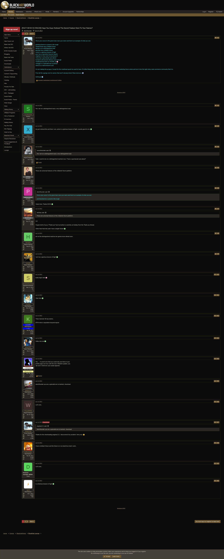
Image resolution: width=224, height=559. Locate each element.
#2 (218, 105)
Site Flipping (8, 129)
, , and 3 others (50, 80)
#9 (218, 254)
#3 (218, 126)
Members (56, 12)
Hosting (6, 80)
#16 (218, 402)
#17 (218, 422)
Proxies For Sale (9, 87)
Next (31, 34)
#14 (218, 359)
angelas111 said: (42, 426)
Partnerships (80, 12)
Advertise (29, 12)
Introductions (8, 147)
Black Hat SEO (8, 44)
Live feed (3, 15)
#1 (218, 38)
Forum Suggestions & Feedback (10, 143)
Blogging (7, 54)
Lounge (6, 150)
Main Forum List (9, 41)
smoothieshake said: (43, 150)
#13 (218, 338)
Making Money (8, 122)
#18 (218, 443)
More (5, 106)
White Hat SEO (8, 48)
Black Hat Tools (9, 57)
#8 (218, 233)
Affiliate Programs (9, 113)
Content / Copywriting (10, 74)
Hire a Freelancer (9, 116)
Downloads (7, 64)
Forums (10, 12)
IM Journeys (7, 119)
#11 (218, 295)
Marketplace (19, 12)
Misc (5, 83)
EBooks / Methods (9, 77)
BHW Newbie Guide (10, 51)
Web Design (8, 103)
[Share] (215, 38)
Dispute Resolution (10, 139)
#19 (218, 463)
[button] (43, 11)
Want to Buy (8, 132)
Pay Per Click (8, 126)
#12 (218, 316)
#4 (218, 147)
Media (47, 12)
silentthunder (28, 31)
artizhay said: (40, 212)
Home (4, 12)
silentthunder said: (42, 192)
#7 (218, 209)
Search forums (20, 15)
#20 (218, 481)
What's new (38, 12)
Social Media (8, 60)
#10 (218, 274)
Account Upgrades (68, 12)
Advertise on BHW (121, 92)
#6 (218, 188)
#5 (218, 168)
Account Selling (8, 70)
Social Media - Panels (10, 99)
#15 (218, 381)
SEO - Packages (9, 93)
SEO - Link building (9, 90)
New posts (11, 15)
